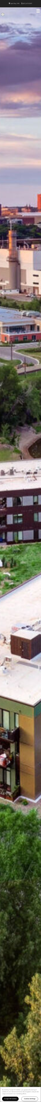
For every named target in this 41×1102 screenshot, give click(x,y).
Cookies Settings (29, 1098)
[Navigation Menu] (38, 11)
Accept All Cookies (10, 1098)
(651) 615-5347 (27, 3)
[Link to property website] (3, 14)
